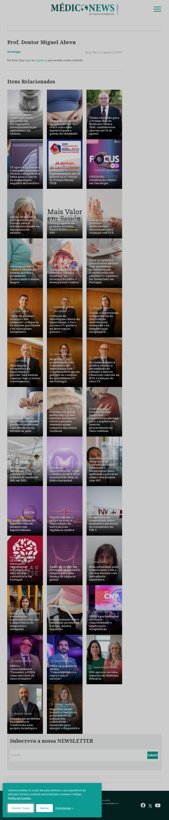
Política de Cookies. (19, 798)
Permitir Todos (21, 808)
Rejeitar (44, 808)
